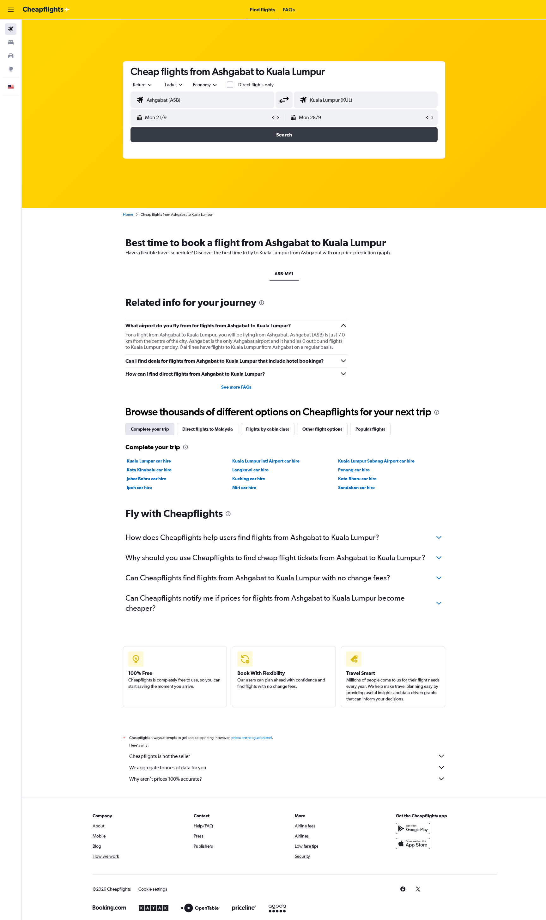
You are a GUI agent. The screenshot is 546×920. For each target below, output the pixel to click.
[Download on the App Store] (413, 843)
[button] (11, 10)
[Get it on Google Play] (413, 828)
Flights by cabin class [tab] (267, 429)
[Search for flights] (11, 29)
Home (128, 214)
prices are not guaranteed (251, 737)
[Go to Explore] (11, 69)
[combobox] (142, 85)
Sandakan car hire (356, 487)
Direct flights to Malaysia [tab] (207, 429)
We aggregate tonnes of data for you (167, 768)
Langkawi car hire (250, 469)
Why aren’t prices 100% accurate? (165, 779)
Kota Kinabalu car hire (149, 469)
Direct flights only (256, 84)
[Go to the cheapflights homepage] (46, 10)
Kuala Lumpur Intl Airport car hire (266, 460)
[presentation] (261, 303)
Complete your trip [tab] (150, 429)
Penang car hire (354, 469)
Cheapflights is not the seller (159, 756)
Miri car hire (244, 487)
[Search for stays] (11, 42)
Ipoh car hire (139, 487)
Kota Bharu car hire (357, 478)
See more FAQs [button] (236, 387)
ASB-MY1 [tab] (284, 273)
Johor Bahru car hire (146, 478)
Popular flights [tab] (370, 429)
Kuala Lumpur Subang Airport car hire (376, 460)
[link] (403, 889)
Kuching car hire (248, 478)
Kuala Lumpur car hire (149, 460)
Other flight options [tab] (322, 429)
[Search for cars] (11, 55)
